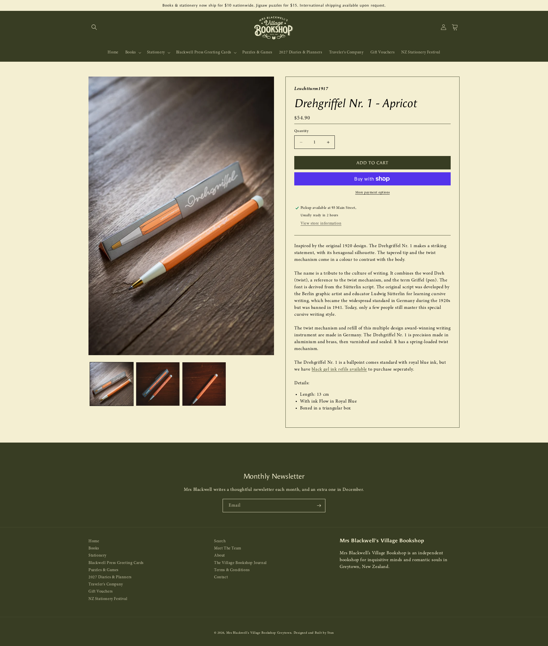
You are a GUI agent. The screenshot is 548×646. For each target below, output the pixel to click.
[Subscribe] (319, 505)
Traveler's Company (105, 584)
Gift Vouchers (100, 591)
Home (93, 541)
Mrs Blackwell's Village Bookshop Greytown (259, 633)
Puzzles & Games (103, 570)
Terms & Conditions (232, 570)
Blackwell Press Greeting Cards (116, 563)
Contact (221, 577)
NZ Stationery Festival (107, 599)
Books (93, 548)
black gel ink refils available (339, 369)
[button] (94, 27)
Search (220, 541)
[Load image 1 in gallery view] (111, 384)
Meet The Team (227, 548)
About (219, 555)
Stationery (97, 555)
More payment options (372, 192)
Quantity (301, 131)
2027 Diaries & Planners (110, 577)
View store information (321, 223)
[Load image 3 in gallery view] (204, 384)
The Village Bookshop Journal (240, 563)
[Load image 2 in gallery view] (158, 384)
